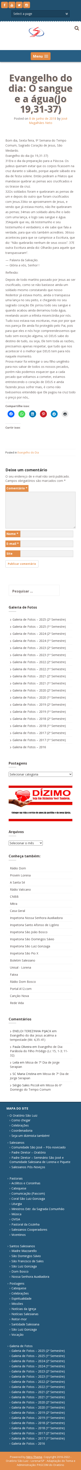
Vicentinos (18, 1235)
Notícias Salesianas (24, 1314)
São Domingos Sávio (26, 1256)
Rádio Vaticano (20, 889)
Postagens (17, 1283)
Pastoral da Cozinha (25, 1224)
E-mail (12, 544)
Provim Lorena (20, 875)
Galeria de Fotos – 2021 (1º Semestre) (39, 683)
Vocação (17, 1335)
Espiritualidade (21, 1298)
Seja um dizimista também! (30, 1136)
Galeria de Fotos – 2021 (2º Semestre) (39, 676)
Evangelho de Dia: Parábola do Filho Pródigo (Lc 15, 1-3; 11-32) (39, 1051)
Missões (17, 1304)
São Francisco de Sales (27, 1261)
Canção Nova (19, 996)
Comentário (16, 488)
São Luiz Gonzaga (24, 1266)
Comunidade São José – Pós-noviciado (38, 1147)
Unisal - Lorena (20, 967)
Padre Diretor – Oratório (28, 1152)
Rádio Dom (18, 868)
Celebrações (20, 1125)
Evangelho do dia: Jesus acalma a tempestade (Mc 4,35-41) (33, 1037)
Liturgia (16, 1204)
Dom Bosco (20, 1271)
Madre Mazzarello (24, 1251)
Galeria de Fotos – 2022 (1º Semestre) (39, 669)
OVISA (15, 1219)
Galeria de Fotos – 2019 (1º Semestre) (39, 712)
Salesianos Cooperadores (29, 1229)
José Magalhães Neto (48, 120)
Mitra (13, 904)
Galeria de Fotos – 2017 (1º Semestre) (39, 740)
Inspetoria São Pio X (24, 953)
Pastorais (16, 1178)
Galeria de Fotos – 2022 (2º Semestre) (39, 662)
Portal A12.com (21, 989)
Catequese (18, 1188)
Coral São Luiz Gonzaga (28, 1199)
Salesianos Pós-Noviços (28, 1167)
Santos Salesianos (22, 1246)
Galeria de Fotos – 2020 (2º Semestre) (39, 690)
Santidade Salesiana (25, 1324)
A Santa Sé (17, 882)
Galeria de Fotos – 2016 (29, 747)
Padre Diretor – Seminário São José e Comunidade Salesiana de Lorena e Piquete (40, 1160)
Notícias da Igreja (23, 1309)
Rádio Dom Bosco (23, 982)
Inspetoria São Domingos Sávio (32, 939)
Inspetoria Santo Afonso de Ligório (34, 925)
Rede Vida (17, 1003)
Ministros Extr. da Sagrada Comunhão (37, 1209)
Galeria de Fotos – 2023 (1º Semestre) (39, 655)
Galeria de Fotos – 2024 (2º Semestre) (39, 634)
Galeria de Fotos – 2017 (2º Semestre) (39, 733)
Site (9, 553)
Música (16, 1214)
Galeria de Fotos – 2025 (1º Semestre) (39, 626)
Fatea (14, 974)
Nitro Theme (34, 1457)
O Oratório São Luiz (23, 1115)
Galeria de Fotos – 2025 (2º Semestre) (39, 619)
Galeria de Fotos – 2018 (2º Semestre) (39, 719)
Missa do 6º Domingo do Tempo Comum (36, 1087)
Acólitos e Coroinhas (25, 1183)
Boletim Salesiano (22, 960)
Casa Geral (17, 911)
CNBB (14, 897)
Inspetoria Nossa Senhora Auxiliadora (36, 918)
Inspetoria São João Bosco (29, 932)
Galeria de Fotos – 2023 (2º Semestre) (39, 648)
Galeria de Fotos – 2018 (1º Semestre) (39, 726)
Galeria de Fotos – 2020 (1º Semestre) (39, 697)
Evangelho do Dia (28, 452)
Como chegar (20, 1120)
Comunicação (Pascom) (28, 1193)
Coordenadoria (21, 1130)
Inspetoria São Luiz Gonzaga (30, 946)
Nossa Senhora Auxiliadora (30, 1277)
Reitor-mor (19, 1319)
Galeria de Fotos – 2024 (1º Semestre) (39, 641)
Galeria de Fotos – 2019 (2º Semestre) (39, 704)
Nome (12, 534)
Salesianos (17, 1142)
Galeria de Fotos (21, 1346)
